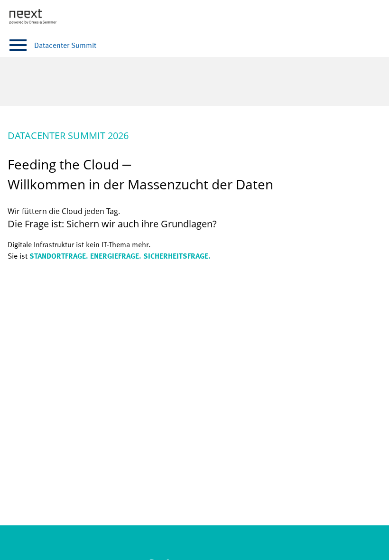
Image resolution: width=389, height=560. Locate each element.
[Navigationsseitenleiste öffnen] (18, 45)
